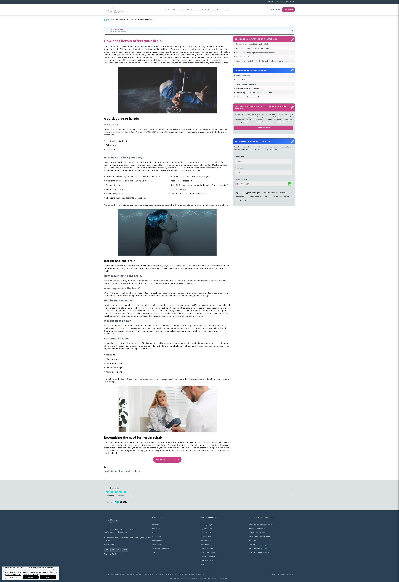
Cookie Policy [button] (48, 572)
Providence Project (208, 552)
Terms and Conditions (160, 548)
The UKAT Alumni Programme (260, 544)
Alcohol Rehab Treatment (258, 529)
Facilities (155, 525)
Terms (283, 574)
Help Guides (271, 2)
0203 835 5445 (276, 10)
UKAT (125, 550)
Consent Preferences (113, 554)
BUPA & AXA (115, 550)
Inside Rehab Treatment (258, 548)
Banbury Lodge (206, 525)
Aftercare (252, 540)
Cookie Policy (157, 544)
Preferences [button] (39, 574)
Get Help (168, 10)
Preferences (13, 577)
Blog (278, 2)
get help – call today (167, 459)
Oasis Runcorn (206, 544)
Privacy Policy (157, 540)
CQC (106, 550)
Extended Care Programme (259, 552)
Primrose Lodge (207, 548)
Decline (30, 577)
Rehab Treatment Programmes (260, 525)
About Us (226, 10)
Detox (182, 10)
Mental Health (217, 10)
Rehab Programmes (192, 10)
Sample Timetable (159, 536)
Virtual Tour (156, 529)
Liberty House (206, 532)
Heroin (107, 471)
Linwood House (206, 536)
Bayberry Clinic (206, 529)
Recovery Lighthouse (208, 556)
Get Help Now (288, 10)
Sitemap (155, 552)
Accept (48, 577)
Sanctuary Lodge (207, 560)
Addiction (175, 10)
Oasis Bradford (206, 540)
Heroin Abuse (117, 471)
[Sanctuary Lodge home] (113, 10)
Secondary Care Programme (259, 536)
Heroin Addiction (132, 471)
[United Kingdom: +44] (238, 183)
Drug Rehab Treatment (257, 532)
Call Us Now (264, 128)
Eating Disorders (206, 10)
